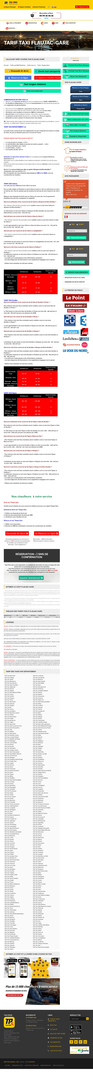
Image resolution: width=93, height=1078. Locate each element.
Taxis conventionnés (34, 91)
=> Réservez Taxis (82, 7)
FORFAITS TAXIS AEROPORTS (77, 272)
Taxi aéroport (55, 1042)
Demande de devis (19, 71)
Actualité (53, 1029)
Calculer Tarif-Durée (57, 1034)
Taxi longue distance (34, 84)
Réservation (32, 23)
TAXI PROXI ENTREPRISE (78, 113)
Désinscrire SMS (55, 1046)
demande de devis (20, 101)
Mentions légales (9, 1062)
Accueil (7, 1065)
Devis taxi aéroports (49, 71)
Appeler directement (30, 577)
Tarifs (45, 23)
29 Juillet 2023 (31, 1025)
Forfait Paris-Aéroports (54, 1020)
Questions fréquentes (77, 136)
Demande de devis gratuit (74, 282)
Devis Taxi (53, 1025)
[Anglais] (55, 7)
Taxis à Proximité (15, 23)
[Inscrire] (87, 1018)
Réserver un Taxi (56, 1038)
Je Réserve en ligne (45, 533)
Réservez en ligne (19, 78)
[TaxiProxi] (9, 1027)
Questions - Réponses (32, 1065)
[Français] (53, 7)
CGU (17, 1062)
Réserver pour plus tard (74, 278)
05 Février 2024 (31, 1017)
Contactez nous (56, 1051)
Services (11, 28)
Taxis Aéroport (70, 23)
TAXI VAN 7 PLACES (77, 125)
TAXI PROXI (31, 1062)
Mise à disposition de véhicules (78, 119)
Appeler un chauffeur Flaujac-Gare (49, 77)
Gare (56, 23)
